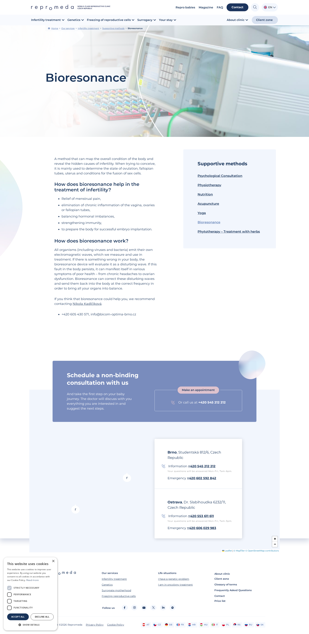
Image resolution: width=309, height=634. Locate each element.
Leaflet (228, 550)
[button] (75, 509)
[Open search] (255, 7)
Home (54, 28)
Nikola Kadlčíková (87, 304)
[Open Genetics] (82, 20)
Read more (32, 580)
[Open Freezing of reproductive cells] (133, 20)
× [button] (53, 561)
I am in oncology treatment (175, 584)
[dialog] (30, 593)
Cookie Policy (115, 624)
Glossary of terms (225, 584)
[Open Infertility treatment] (63, 20)
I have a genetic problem (173, 579)
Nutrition (205, 194)
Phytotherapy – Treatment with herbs (229, 231)
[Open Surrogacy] (154, 20)
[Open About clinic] (246, 20)
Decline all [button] (42, 616)
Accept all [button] (18, 616)
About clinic (222, 573)
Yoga (202, 213)
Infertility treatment (88, 28)
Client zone (221, 578)
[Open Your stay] (174, 20)
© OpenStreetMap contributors (262, 550)
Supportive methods (113, 28)
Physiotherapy (209, 185)
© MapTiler (239, 550)
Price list (219, 601)
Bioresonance (209, 222)
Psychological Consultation (220, 176)
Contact (219, 596)
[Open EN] (274, 7)
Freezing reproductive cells (119, 596)
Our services (68, 28)
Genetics (107, 584)
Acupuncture (208, 203)
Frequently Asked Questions (233, 590)
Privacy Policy (95, 624)
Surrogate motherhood (116, 590)
